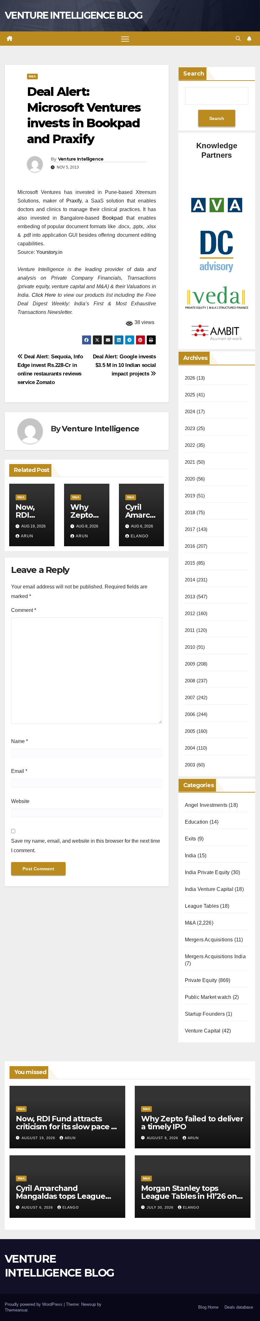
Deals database (238, 1307)
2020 (190, 478)
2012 (190, 613)
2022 (190, 445)
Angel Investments (206, 805)
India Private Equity (207, 872)
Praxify (73, 200)
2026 (190, 378)
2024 (190, 411)
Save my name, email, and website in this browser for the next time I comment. (85, 845)
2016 (190, 546)
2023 (190, 428)
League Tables (202, 906)
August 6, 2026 (38, 1207)
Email (19, 771)
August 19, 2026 (39, 1138)
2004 (190, 748)
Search (193, 73)
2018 (190, 512)
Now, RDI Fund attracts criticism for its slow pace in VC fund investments (67, 1126)
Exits (190, 838)
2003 (190, 764)
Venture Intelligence (81, 159)
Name (19, 741)
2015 (190, 563)
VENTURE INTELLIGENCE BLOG (74, 15)
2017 (190, 529)
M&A (32, 76)
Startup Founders (205, 1014)
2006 (190, 714)
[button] (238, 38)
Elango (139, 536)
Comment (23, 610)
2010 (190, 647)
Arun (27, 536)
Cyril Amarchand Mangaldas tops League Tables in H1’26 (60, 1196)
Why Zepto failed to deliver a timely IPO (192, 1122)
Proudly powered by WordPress (34, 1304)
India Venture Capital (209, 889)
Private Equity (201, 980)
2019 (190, 495)
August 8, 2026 (163, 1138)
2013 (190, 596)
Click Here (44, 295)
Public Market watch (208, 997)
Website (20, 801)
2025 (190, 394)
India (190, 855)
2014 (190, 579)
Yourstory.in (49, 252)
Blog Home (208, 1307)
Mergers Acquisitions (209, 939)
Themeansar (16, 1310)
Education (196, 822)
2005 (190, 731)
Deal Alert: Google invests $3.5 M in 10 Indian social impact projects (124, 365)
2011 (190, 630)
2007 (190, 697)
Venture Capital (203, 1030)
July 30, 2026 (161, 1207)
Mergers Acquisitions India (215, 956)
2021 (190, 462)
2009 (190, 664)
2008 (190, 680)
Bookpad (112, 218)
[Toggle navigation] (125, 38)
